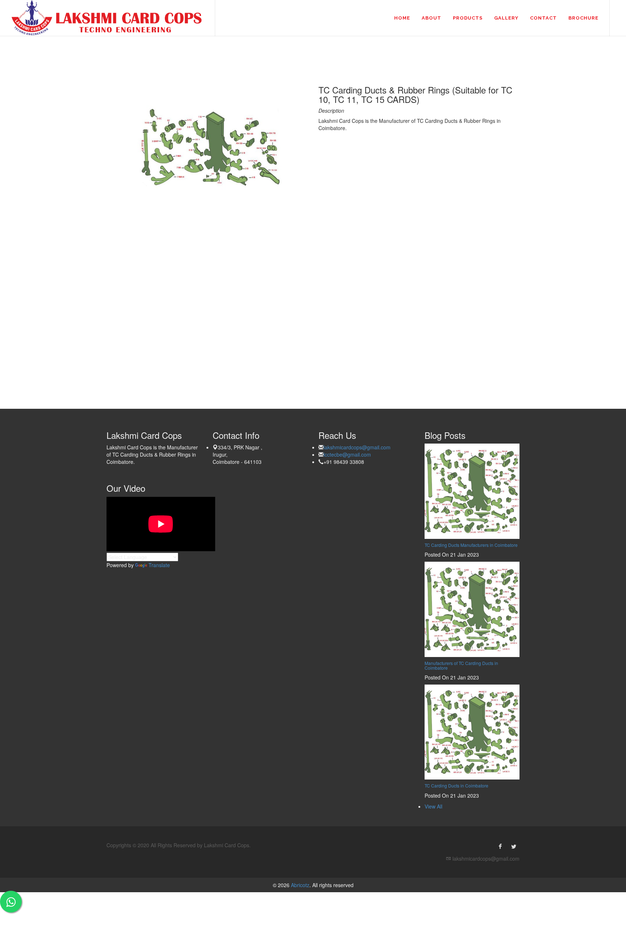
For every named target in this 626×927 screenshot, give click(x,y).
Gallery (506, 18)
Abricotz (299, 885)
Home (402, 18)
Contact (543, 18)
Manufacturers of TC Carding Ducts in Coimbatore (461, 665)
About (431, 18)
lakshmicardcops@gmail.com (357, 447)
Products (468, 18)
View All (433, 806)
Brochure (583, 18)
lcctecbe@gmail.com (347, 454)
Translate (159, 565)
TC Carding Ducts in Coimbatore (456, 785)
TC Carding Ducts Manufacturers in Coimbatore (471, 545)
